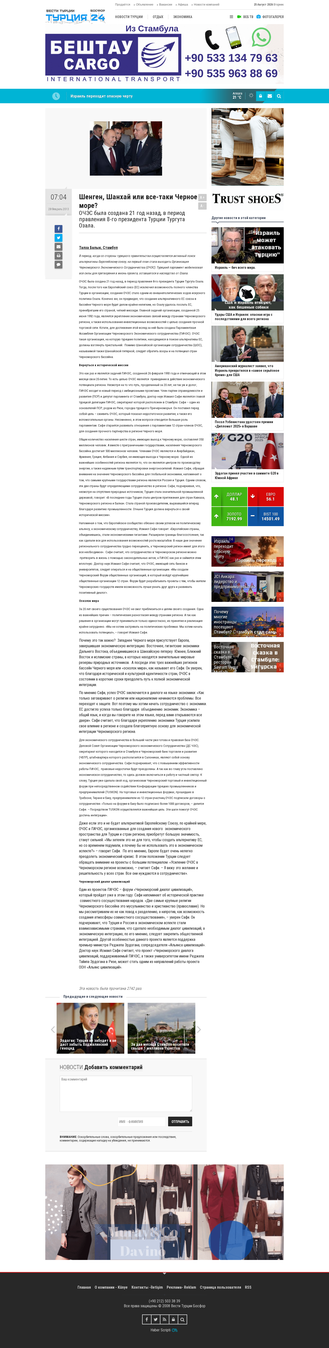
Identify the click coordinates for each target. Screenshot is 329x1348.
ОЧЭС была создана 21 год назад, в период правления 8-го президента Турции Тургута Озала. (132, 219)
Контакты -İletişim (147, 1287)
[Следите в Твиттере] (155, 1319)
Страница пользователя (220, 1287)
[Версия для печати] (58, 256)
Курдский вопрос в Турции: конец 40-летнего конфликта (121, 96)
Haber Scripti (161, 1330)
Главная (84, 1287)
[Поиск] (278, 96)
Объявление (144, 4)
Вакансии (165, 4)
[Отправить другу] (58, 247)
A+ (202, 197)
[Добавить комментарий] (58, 264)
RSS (248, 1287)
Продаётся (122, 4)
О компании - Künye (111, 1287)
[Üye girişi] (260, 96)
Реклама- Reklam (181, 1287)
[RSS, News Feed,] (164, 1319)
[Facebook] (58, 229)
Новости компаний (206, 4)
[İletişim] (269, 96)
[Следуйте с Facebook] (146, 1319)
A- (202, 206)
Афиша (183, 4)
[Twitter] (58, 238)
